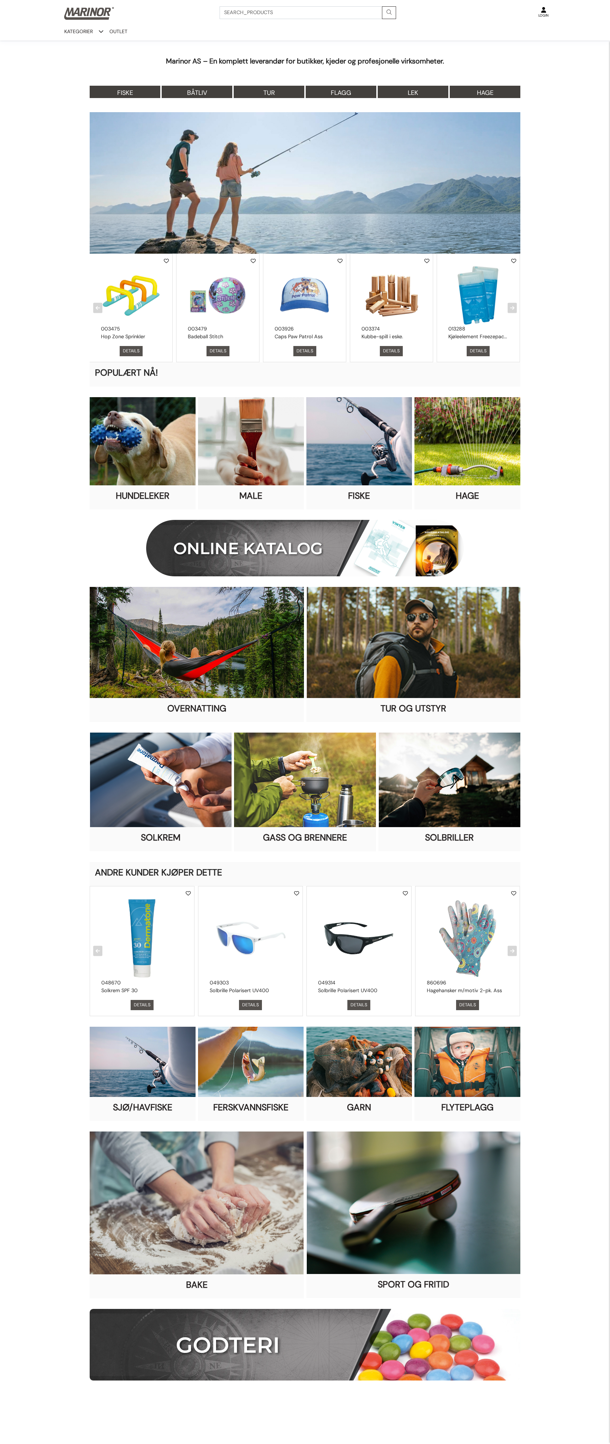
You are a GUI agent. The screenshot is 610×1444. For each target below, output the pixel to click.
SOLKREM (160, 837)
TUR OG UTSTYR (413, 708)
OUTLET (118, 31)
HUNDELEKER (142, 496)
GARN (359, 1107)
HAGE (467, 496)
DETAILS (131, 351)
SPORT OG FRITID (413, 1284)
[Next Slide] (512, 308)
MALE (250, 496)
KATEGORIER (78, 31)
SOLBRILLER (449, 837)
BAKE (197, 1285)
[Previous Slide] (97, 308)
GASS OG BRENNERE (305, 837)
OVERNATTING (196, 708)
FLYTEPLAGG (467, 1107)
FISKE (359, 496)
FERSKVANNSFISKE (250, 1107)
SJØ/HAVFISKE (142, 1107)
